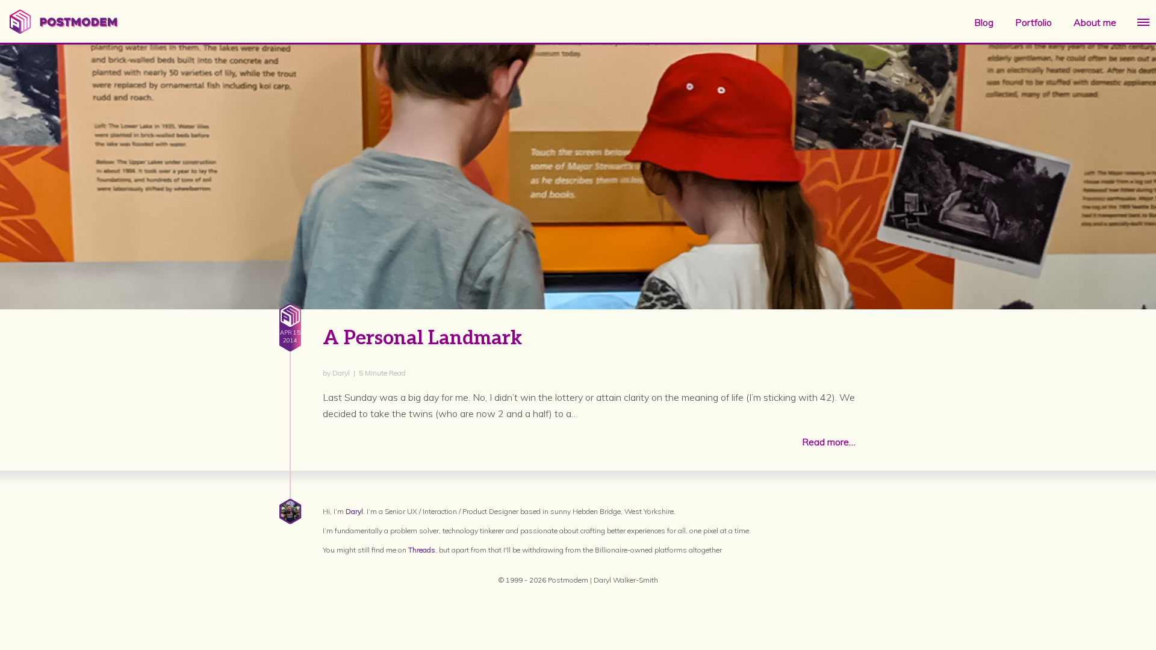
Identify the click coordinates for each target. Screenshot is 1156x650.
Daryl (354, 511)
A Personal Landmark (422, 338)
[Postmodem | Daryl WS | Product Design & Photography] (63, 30)
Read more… (829, 442)
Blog (983, 22)
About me (1095, 22)
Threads (421, 549)
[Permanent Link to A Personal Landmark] (578, 277)
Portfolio (1033, 22)
